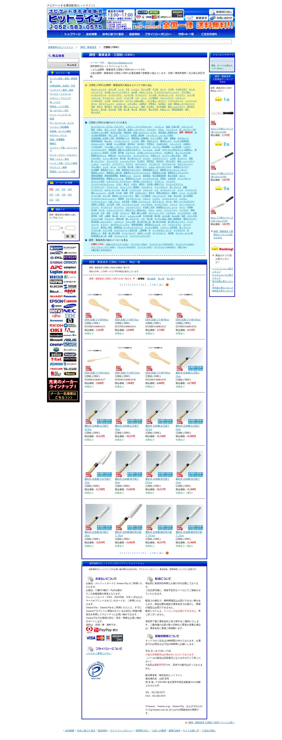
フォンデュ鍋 (97, 219)
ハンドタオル (147, 204)
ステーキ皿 (107, 230)
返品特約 (102, 730)
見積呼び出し (142, 730)
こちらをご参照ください (98, 653)
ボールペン (182, 158)
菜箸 (120, 109)
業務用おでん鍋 (159, 173)
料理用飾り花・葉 (98, 236)
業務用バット (125, 176)
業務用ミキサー (98, 173)
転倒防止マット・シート (166, 207)
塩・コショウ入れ (183, 152)
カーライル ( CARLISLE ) (165, 247)
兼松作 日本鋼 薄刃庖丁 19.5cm (157, 481)
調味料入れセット (98, 155)
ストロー (147, 158)
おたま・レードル (98, 89)
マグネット (159, 181)
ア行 (51, 189)
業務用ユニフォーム (115, 178)
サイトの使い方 (191, 730)
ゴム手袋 (110, 204)
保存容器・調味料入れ (167, 132)
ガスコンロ (146, 147)
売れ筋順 (151, 278)
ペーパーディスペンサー (140, 236)
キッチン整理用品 (181, 141)
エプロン (183, 199)
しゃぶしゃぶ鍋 (134, 216)
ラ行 (51, 200)
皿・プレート (175, 187)
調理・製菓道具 (88, 47)
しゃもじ (135, 89)
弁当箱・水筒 (148, 207)
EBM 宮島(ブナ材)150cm (157, 372)
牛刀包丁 (150, 106)
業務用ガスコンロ (133, 178)
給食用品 (147, 176)
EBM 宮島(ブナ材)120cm (97, 372)
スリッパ (187, 224)
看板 (166, 138)
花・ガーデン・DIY (187, 129)
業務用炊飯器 (137, 224)
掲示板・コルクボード (143, 181)
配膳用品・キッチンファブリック (128, 227)
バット (144, 98)
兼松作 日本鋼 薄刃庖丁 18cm (127, 481)
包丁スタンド (158, 201)
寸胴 (101, 216)
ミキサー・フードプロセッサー (139, 127)
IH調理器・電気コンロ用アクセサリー (124, 150)
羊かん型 (112, 109)
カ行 (57, 189)
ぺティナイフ (97, 92)
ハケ (137, 98)
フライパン (130, 152)
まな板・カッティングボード (117, 92)
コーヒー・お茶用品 (168, 227)
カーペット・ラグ (156, 213)
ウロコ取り (186, 92)
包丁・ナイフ (110, 129)
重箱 (193, 210)
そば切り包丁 (181, 89)
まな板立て (169, 152)
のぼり (134, 184)
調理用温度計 (177, 109)
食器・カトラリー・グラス (144, 132)
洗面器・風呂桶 (137, 135)
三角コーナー (141, 167)
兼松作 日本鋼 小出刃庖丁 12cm (98, 481)
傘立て (126, 184)
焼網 (143, 106)
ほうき (169, 201)
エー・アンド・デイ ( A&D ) (103, 247)
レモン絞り (132, 104)
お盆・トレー (114, 201)
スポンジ (147, 199)
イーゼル (135, 141)
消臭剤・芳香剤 (98, 204)
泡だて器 (118, 106)
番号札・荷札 (106, 227)
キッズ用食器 (120, 144)
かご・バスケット (187, 204)
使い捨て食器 (114, 233)
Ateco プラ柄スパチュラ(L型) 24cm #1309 (222, 219)
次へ (161, 285)
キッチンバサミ (115, 95)
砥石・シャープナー (176, 106)
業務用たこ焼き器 (114, 173)
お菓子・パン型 (144, 233)
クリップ (95, 227)
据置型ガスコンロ (152, 224)
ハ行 (57, 194)
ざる (127, 89)
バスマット (159, 127)
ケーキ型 (152, 95)
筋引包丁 (191, 106)
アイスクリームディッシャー (166, 92)
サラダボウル (179, 230)
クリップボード (184, 178)
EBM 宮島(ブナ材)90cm (157, 319)
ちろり (159, 210)
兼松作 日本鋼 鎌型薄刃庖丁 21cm (189, 534)
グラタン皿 (96, 230)
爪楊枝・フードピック (141, 201)
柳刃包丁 (108, 106)
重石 (187, 109)
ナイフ (190, 222)
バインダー (171, 181)
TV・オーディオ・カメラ (62, 123)
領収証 (163, 178)
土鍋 (195, 213)
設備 (110, 236)
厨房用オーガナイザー (131, 170)
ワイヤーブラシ (174, 224)
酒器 (191, 158)
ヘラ (164, 224)
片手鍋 (113, 152)
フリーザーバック (133, 199)
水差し (100, 129)
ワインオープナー (133, 207)
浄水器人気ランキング (222, 287)
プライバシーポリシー (121, 730)
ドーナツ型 (128, 98)
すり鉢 (155, 89)
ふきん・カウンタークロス (160, 167)
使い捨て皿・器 (144, 222)
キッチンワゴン (161, 204)
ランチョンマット (98, 201)
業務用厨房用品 (98, 178)
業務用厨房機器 (111, 176)
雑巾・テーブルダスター (184, 201)
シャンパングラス (127, 161)
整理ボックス (166, 141)
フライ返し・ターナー (156, 101)
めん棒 (134, 92)
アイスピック (154, 164)
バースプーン (118, 164)
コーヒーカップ (128, 233)
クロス (119, 184)
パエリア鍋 (192, 216)
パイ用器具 (153, 98)
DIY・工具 (112, 135)
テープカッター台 (150, 178)
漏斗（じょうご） (131, 106)
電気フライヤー (190, 219)
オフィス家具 (156, 138)
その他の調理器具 (98, 135)
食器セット (96, 233)
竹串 (131, 193)
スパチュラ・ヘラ (166, 95)
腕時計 (53, 143)
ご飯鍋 (107, 216)
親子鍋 (157, 216)
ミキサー (187, 147)
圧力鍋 (94, 210)
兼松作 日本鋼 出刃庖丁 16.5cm (97, 428)
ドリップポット (161, 187)
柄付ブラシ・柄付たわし (136, 210)
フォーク (95, 207)
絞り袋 (103, 109)
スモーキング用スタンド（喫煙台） (177, 150)
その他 (171, 89)
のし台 (192, 89)
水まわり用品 (116, 132)
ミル (156, 190)
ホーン (182, 207)
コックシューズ (121, 236)
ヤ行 (70, 194)
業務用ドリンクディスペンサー (137, 173)
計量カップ (165, 109)
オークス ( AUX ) (145, 247)
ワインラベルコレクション (102, 184)
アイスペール (112, 187)
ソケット (173, 204)
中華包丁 (152, 104)
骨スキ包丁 (96, 112)
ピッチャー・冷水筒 (99, 152)
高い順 (170, 278)
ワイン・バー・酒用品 (129, 187)
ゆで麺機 (95, 170)
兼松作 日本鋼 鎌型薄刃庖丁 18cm (128, 534)
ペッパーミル (191, 101)
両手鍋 (121, 152)
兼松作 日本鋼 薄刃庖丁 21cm (188, 481)
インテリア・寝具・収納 (61, 90)
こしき (121, 89)
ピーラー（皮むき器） (135, 101)
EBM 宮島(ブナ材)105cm (188, 319)
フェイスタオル (184, 213)
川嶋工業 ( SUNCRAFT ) (101, 250)
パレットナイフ (167, 98)
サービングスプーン (174, 184)
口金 (170, 104)
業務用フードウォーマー (178, 173)
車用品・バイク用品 (59, 106)
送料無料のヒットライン (60, 47)
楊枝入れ (112, 155)
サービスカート (159, 233)
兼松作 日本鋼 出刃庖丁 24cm (188, 428)
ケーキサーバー (98, 187)
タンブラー (119, 207)
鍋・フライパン (132, 219)
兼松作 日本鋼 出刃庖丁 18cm (127, 428)
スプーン (104, 224)
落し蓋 (126, 109)
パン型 (107, 101)
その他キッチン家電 (99, 132)
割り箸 (123, 158)
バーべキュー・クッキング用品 (159, 135)
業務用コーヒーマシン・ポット (173, 170)
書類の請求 (174, 730)
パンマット (180, 98)
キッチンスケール (98, 95)
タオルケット (183, 138)
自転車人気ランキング (222, 291)
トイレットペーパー (115, 210)
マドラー (129, 164)
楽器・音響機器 (57, 139)
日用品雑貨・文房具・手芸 (102, 138)
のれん (161, 129)
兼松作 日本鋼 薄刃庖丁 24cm (97, 534)
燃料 (143, 141)
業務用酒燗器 (97, 176)
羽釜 (118, 170)
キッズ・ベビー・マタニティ (63, 155)
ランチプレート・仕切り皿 (125, 230)
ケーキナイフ (141, 95)
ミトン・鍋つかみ (110, 158)
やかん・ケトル (146, 92)
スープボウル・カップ (162, 230)
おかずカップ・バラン (119, 224)
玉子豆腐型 (161, 106)
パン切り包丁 (97, 101)
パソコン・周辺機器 (161, 147)
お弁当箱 (125, 201)
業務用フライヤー (181, 167)
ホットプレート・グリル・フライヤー (107, 127)
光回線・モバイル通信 (60, 131)
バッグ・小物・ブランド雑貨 (63, 163)
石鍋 (183, 216)
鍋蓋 (185, 187)
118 (154, 285)
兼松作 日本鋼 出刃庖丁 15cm (188, 374)
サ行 (63, 189)
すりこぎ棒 (146, 89)
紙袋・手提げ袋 (172, 127)
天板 (93, 106)
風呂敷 (109, 144)
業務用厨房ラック (150, 170)
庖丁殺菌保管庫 (159, 176)
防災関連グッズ (122, 138)
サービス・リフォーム (60, 94)
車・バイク (55, 102)
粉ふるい (95, 109)
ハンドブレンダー (98, 150)
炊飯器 (173, 138)
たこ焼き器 (176, 147)
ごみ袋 (173, 158)
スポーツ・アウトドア (60, 98)
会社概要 (69, 730)
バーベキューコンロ (130, 204)
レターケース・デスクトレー (118, 181)
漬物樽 (121, 199)
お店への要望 (159, 730)
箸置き (142, 184)
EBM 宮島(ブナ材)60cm (96, 319)
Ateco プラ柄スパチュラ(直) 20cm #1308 (222, 175)
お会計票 (172, 178)
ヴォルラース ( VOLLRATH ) (161, 244)
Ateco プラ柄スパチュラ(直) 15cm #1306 (222, 130)
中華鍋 (190, 207)
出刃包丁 (162, 104)
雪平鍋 (94, 216)
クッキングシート (169, 199)
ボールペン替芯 (98, 181)
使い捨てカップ (134, 158)
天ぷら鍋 (175, 216)
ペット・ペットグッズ (60, 115)
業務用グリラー (107, 170)
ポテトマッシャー (106, 104)
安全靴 (171, 233)
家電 (52, 119)
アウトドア (124, 135)
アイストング (191, 190)
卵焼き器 (120, 219)
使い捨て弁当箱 (159, 222)
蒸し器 (134, 109)
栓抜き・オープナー (136, 129)
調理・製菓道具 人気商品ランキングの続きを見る (223, 234)
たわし (151, 210)
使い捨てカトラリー (176, 222)
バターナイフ (187, 127)
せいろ (163, 89)
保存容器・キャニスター (101, 222)
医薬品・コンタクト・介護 (62, 171)
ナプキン (156, 199)
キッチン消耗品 (151, 227)
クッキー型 (128, 95)
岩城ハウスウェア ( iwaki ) (117, 244)
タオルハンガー (98, 144)
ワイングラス (112, 161)
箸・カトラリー (98, 161)
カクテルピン (141, 164)
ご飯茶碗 (143, 230)
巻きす (100, 106)
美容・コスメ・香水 (59, 159)
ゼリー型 (191, 95)
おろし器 (112, 89)
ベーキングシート (175, 101)
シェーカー (105, 164)
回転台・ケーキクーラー (184, 104)
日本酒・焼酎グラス (155, 184)
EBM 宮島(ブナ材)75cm (127, 319)
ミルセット (121, 104)
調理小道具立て (163, 193)
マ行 (63, 194)
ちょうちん (148, 150)
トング (119, 98)
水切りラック (152, 141)
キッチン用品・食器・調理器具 (167, 219)
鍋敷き (174, 193)
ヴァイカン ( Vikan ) (138, 244)
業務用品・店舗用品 (140, 138)
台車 (118, 204)
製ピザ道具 (153, 109)
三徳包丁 (143, 104)
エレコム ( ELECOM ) (126, 247)
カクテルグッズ (169, 164)
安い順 (161, 278)
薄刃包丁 (143, 109)
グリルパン (109, 219)
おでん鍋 (166, 216)
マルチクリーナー (160, 158)
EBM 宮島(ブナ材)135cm (127, 372)
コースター (184, 210)
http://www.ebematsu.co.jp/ (120, 62)
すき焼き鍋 (148, 216)
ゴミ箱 (157, 150)
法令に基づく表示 (86, 730)
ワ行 (57, 200)
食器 (104, 233)
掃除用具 (127, 132)
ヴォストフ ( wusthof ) (185, 244)
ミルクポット (147, 187)
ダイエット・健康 (58, 167)
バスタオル (171, 213)
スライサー (180, 95)
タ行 (70, 189)
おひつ (182, 176)
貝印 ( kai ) (182, 247)
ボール (94, 104)
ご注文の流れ (208, 730)
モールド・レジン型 (184, 233)
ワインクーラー (170, 210)
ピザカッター (118, 101)
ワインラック (171, 129)
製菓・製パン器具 (139, 213)
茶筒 (93, 129)
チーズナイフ (108, 98)
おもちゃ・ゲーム (58, 135)
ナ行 (51, 194)
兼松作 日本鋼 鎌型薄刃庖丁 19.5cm (158, 534)
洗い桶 (150, 219)
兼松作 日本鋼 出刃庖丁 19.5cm (157, 428)
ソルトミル (96, 98)
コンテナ (137, 176)
